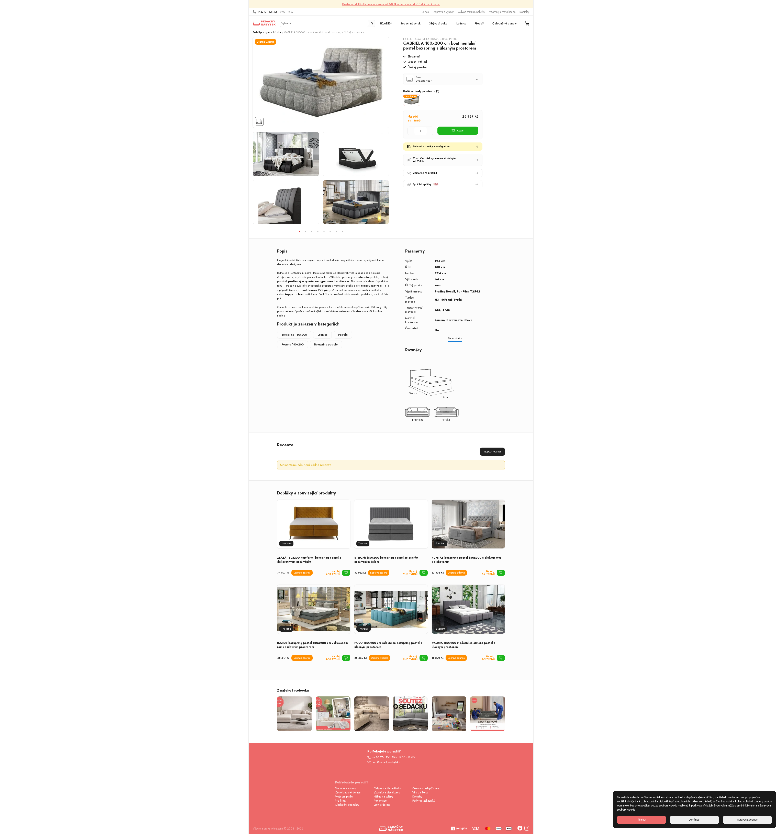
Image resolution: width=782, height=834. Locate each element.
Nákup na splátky (383, 796)
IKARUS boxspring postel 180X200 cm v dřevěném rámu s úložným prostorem (312, 645)
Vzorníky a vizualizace (502, 12)
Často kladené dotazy (347, 792)
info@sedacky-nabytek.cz (387, 762)
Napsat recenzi (492, 451)
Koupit (460, 130)
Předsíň (479, 23)
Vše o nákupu (420, 792)
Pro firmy (340, 801)
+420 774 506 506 (268, 12)
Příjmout (641, 819)
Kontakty (524, 12)
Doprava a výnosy (443, 12)
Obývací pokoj (438, 23)
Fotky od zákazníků (423, 801)
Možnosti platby (344, 796)
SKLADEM (385, 23)
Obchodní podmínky (347, 805)
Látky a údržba (382, 805)
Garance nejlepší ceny (425, 788)
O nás (425, 12)
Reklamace (380, 801)
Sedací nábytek (410, 23)
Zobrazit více (455, 338)
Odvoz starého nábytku (471, 12)
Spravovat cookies (747, 819)
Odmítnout (694, 819)
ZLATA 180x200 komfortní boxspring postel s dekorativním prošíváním (309, 560)
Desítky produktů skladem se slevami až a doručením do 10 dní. (391, 4)
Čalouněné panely (504, 23)
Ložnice (461, 23)
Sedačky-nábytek (261, 32)
